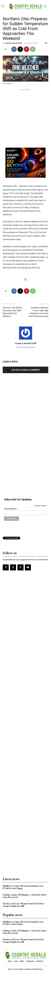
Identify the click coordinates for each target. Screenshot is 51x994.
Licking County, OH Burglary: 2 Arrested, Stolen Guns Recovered (24, 896)
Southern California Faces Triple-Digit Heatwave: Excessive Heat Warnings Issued (38, 311)
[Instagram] (13, 567)
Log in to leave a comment (25, 370)
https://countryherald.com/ (25, 347)
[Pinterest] (26, 49)
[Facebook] (14, 49)
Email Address (11, 508)
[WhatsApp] (32, 49)
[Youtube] (28, 567)
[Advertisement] (25, 116)
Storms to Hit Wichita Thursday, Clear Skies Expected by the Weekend (12, 311)
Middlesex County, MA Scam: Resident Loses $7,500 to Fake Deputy (23, 887)
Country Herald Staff (13, 43)
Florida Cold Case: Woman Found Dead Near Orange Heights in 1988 (23, 904)
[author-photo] (25, 339)
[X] (20, 49)
